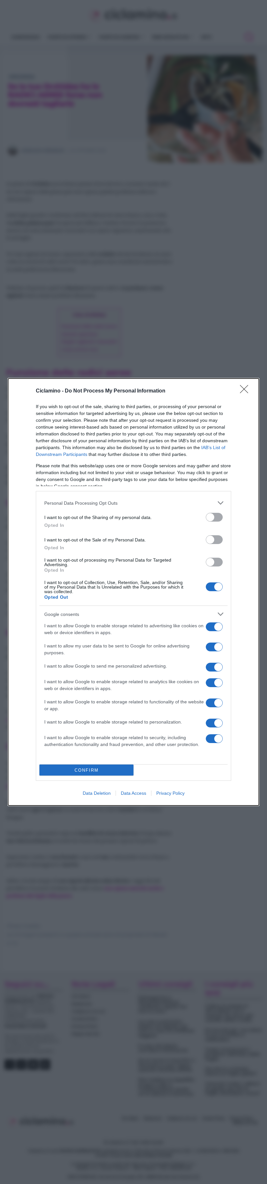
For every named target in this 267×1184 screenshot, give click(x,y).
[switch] (214, 517)
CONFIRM (87, 770)
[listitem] (133, 502)
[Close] (246, 391)
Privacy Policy (170, 793)
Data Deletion (97, 793)
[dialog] (133, 592)
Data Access (133, 793)
